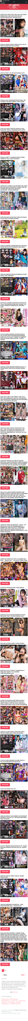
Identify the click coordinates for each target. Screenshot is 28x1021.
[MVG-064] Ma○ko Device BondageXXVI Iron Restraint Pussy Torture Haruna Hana (12, 615)
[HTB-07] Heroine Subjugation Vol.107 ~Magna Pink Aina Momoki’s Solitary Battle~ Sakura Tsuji (13, 847)
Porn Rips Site (5, 0)
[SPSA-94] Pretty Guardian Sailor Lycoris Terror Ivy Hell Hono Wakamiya (12, 158)
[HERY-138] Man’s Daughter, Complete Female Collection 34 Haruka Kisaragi (13, 218)
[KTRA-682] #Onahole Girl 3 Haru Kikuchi (12, 587)
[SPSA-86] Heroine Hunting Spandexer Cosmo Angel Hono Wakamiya (13, 275)
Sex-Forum (4, 1002)
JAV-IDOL (2, 3)
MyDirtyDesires (5, 1003)
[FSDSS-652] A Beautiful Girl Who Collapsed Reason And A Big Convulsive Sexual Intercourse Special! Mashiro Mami (13, 16)
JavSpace (18, 1002)
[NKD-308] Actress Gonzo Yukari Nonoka (12, 643)
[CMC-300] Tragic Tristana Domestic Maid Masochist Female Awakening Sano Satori (12, 129)
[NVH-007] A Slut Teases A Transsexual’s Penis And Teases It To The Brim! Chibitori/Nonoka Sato (12, 672)
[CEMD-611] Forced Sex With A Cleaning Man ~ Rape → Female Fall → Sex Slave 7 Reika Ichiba (13, 560)
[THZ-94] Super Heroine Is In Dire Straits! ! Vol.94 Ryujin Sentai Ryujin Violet (12, 761)
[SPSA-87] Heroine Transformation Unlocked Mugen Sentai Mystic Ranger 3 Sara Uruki (13, 246)
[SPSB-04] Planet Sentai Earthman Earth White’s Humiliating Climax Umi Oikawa (12, 732)
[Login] (26, 2)
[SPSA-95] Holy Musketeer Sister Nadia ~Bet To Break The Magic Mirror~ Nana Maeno (13, 101)
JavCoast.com (21, 1000)
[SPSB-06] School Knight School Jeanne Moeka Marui (12, 877)
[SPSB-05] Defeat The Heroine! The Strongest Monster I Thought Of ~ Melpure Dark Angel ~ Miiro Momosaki (13, 817)
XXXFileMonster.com (15, 1003)
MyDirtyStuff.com (6, 1000)
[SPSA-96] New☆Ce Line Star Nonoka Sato (12, 73)
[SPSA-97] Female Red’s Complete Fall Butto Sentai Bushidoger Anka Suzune (13, 45)
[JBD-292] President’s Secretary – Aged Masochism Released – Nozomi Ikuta (11, 905)
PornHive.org (11, 1002)
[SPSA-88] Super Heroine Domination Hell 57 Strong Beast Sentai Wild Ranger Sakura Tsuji (13, 368)
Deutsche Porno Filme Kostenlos (10, 999)
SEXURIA (2, 2)
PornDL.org (14, 1000)
